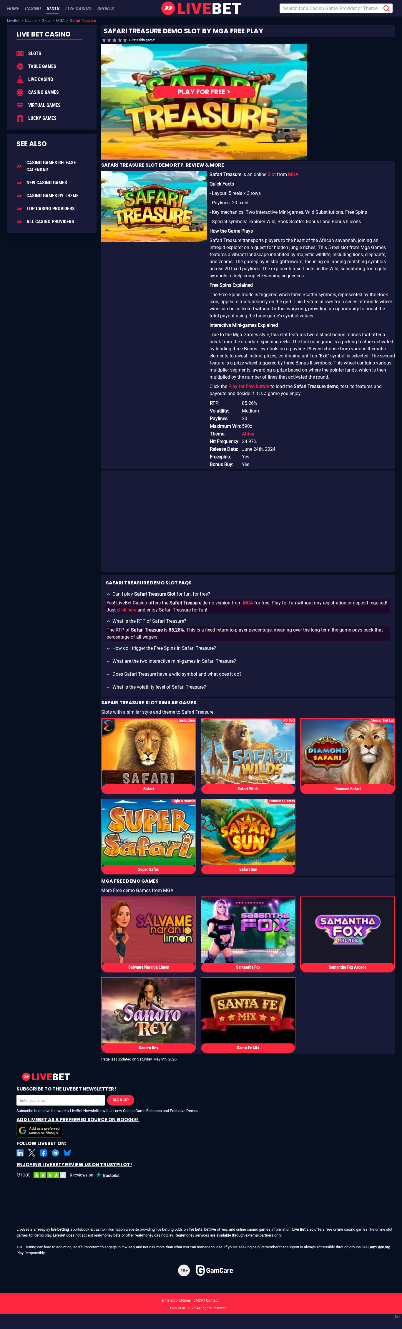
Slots (46, 20)
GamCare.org (379, 1247)
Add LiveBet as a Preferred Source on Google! (77, 1119)
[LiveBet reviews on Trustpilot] (72, 1175)
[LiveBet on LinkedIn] (20, 1152)
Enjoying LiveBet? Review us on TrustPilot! (74, 1164)
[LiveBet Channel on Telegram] (55, 1152)
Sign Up (120, 1100)
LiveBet (13, 20)
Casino (30, 20)
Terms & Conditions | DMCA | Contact (201, 1300)
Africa (248, 434)
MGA (60, 20)
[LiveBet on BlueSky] (67, 1152)
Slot (272, 174)
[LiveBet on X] (31, 1152)
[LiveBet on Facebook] (43, 1152)
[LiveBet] (201, 8)
